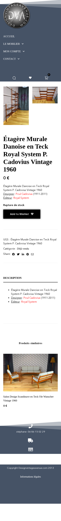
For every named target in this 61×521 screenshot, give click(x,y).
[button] (19, 44)
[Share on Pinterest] (28, 254)
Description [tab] (12, 278)
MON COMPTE (12, 51)
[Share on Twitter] (18, 254)
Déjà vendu (23, 248)
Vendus (30, 490)
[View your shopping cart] (46, 77)
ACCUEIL (9, 36)
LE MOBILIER (11, 43)
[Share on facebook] (13, 254)
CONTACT (9, 58)
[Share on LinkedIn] (23, 254)
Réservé (30, 499)
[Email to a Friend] (32, 254)
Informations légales (30, 476)
